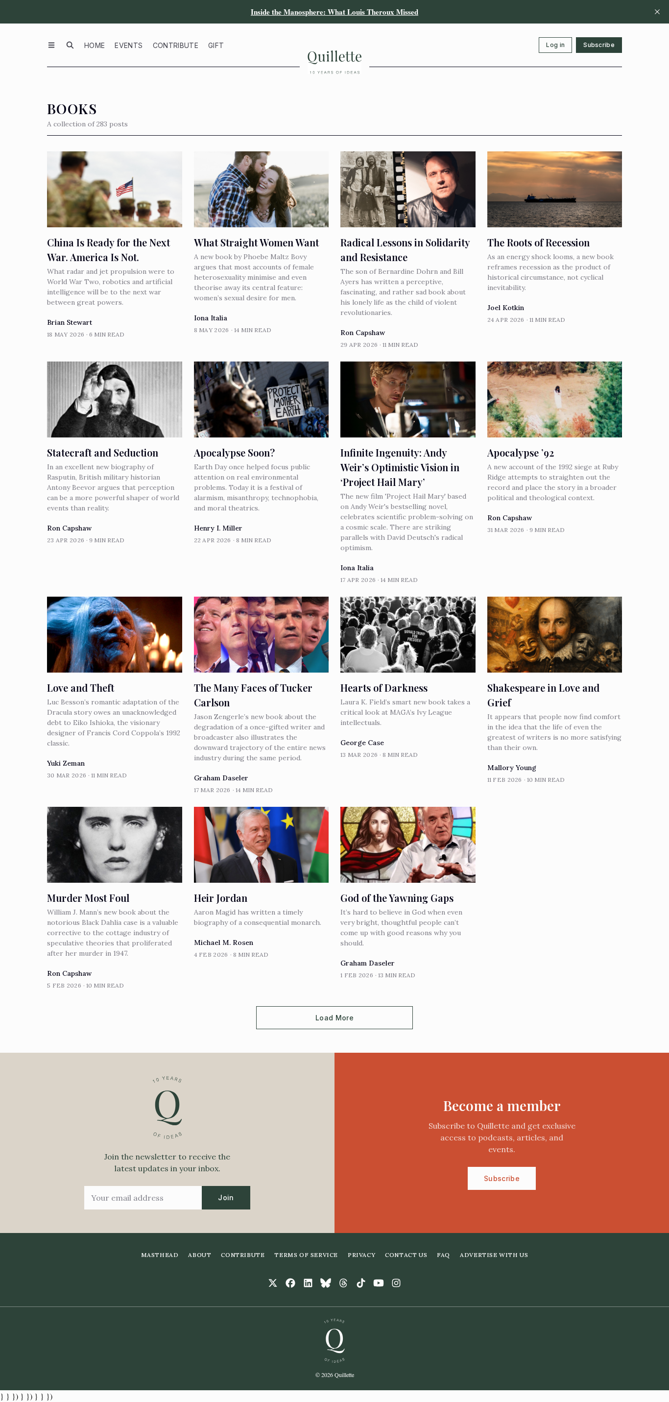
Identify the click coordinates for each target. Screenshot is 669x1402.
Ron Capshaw (362, 332)
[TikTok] (361, 1283)
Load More (334, 1018)
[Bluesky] (326, 1283)
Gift (216, 45)
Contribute (176, 45)
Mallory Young (511, 767)
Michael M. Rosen (223, 942)
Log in (555, 44)
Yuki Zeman (66, 763)
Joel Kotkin (505, 307)
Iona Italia (210, 318)
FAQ (443, 1254)
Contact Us (406, 1254)
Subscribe (599, 44)
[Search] (70, 45)
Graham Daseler (221, 778)
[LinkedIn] (308, 1283)
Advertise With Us (494, 1254)
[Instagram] (396, 1283)
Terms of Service (306, 1254)
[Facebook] (290, 1283)
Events (129, 45)
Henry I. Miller (218, 528)
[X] (273, 1283)
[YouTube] (378, 1283)
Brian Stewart (69, 322)
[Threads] (343, 1283)
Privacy (361, 1254)
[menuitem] (94, 45)
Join (226, 1197)
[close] (657, 12)
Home (94, 45)
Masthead (160, 1254)
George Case (362, 742)
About (199, 1254)
